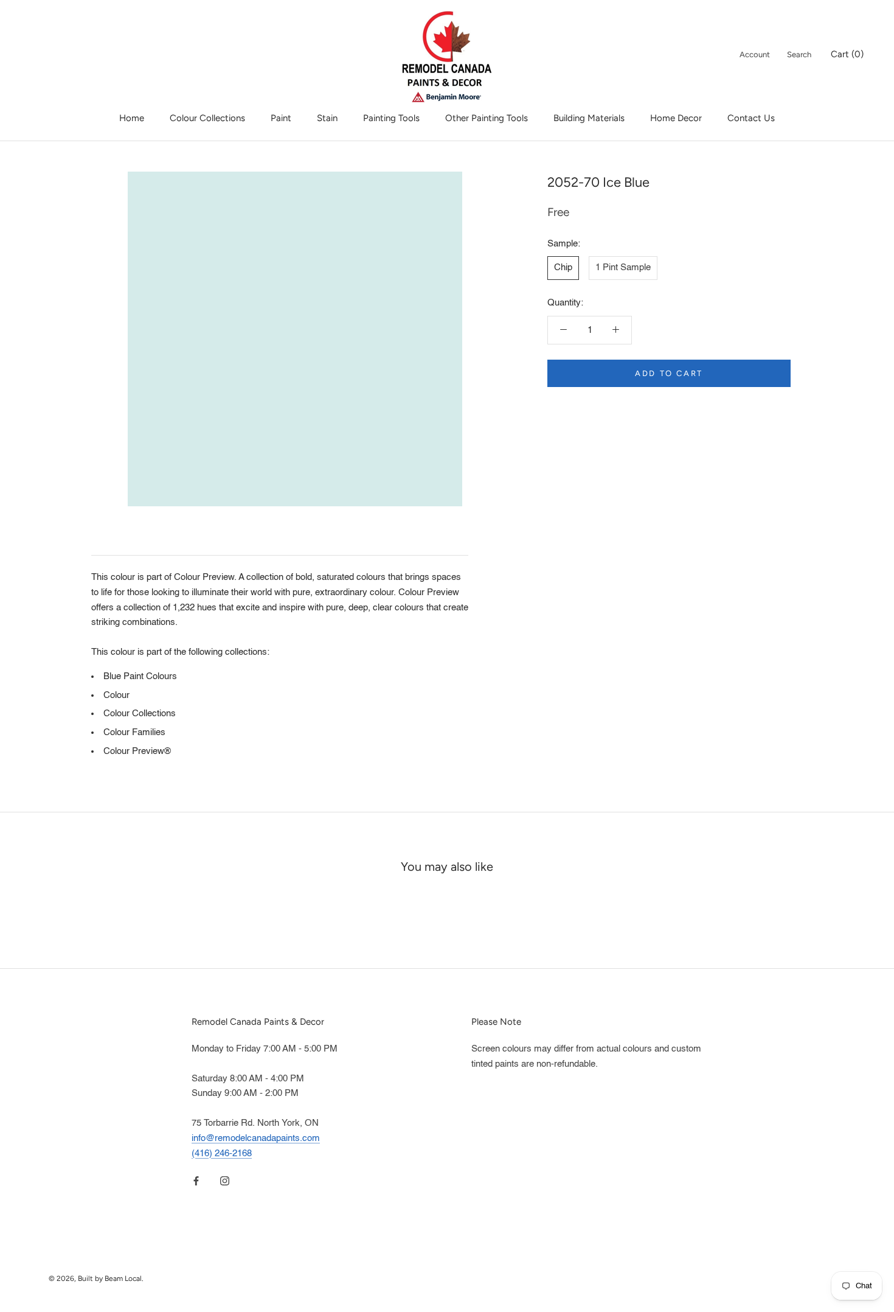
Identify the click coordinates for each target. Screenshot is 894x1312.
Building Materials (589, 118)
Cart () (847, 54)
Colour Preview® (137, 751)
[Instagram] (224, 1180)
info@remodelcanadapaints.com (256, 1138)
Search (799, 54)
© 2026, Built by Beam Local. (96, 1278)
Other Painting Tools (486, 118)
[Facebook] (196, 1180)
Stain (327, 118)
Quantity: (565, 302)
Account (755, 54)
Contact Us (751, 118)
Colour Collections (207, 118)
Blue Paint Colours (140, 676)
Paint (281, 118)
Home (131, 118)
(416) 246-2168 (222, 1153)
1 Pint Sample (623, 267)
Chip (563, 267)
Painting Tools (391, 118)
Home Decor (676, 118)
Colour (116, 695)
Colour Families (134, 732)
